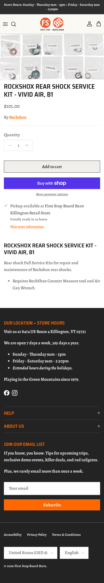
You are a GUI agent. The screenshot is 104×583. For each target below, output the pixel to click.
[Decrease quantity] (8, 145)
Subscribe (52, 505)
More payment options (52, 194)
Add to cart (52, 166)
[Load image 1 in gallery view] (52, 57)
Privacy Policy (36, 534)
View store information (27, 226)
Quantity (12, 135)
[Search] (16, 24)
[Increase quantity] (28, 145)
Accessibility (13, 534)
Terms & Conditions (66, 534)
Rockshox (17, 117)
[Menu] (5, 24)
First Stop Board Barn (30, 566)
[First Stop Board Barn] (52, 24)
